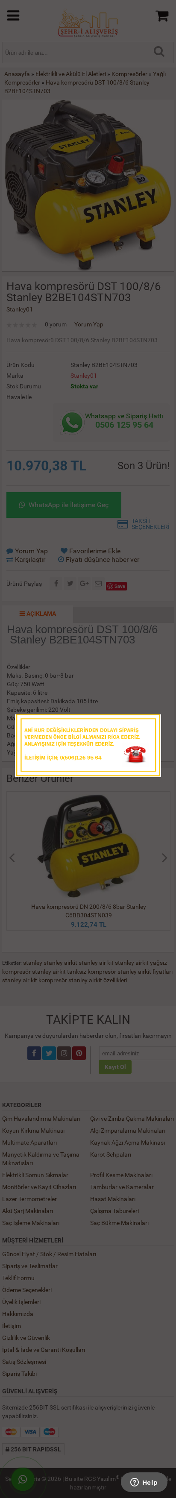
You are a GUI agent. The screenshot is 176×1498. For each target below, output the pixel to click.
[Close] (146, 723)
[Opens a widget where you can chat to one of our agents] (143, 1483)
